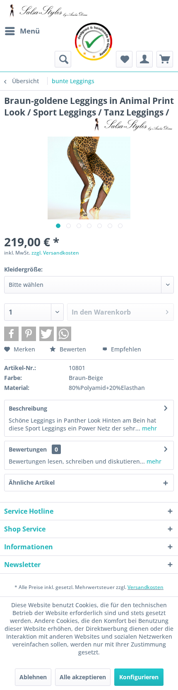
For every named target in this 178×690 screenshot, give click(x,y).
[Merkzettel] (124, 59)
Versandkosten (145, 587)
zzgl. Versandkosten (55, 252)
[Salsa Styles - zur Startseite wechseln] (46, 11)
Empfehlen (125, 349)
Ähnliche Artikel (32, 482)
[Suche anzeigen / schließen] (63, 59)
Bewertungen (28, 449)
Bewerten (73, 349)
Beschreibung (28, 408)
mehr (148, 428)
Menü (30, 31)
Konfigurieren (139, 677)
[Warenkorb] (164, 59)
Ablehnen (33, 677)
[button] (11, 334)
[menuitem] (22, 31)
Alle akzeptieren (83, 677)
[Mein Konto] (144, 59)
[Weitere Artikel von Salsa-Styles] (131, 125)
